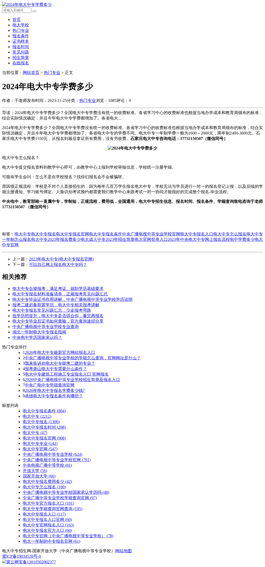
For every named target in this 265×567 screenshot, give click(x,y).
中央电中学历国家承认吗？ (37, 337)
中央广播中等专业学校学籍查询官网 (60, 498)
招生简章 (20, 57)
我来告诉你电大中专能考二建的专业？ (60, 363)
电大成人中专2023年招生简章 (108, 239)
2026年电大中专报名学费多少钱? (55, 390)
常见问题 (20, 52)
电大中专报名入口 (196, 234)
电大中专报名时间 (44, 427)
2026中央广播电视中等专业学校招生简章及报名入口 (72, 379)
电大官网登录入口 (151, 239)
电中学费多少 (242, 239)
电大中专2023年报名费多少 (56, 239)
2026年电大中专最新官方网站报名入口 (60, 352)
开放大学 (35, 470)
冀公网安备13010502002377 (31, 562)
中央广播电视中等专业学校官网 (151, 234)
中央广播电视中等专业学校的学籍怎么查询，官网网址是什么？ (83, 358)
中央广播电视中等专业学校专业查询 (45, 326)
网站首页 (31, 72)
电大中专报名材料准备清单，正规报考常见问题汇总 (60, 294)
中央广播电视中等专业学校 (52, 454)
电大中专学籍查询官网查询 (52, 508)
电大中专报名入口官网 (47, 519)
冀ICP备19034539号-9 (21, 556)
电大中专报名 (43, 234)
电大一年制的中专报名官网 (51, 541)
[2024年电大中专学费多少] (27, 4)
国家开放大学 (39, 476)
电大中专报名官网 (72, 234)
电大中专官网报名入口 (48, 525)
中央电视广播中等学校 (47, 465)
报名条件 (20, 36)
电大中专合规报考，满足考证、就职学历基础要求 (58, 288)
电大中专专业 (40, 443)
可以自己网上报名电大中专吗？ (58, 264)
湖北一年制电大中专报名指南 (39, 332)
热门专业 (20, 30)
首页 (16, 19)
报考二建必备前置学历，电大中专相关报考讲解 (55, 305)
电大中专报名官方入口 (47, 530)
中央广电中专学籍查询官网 (50, 385)
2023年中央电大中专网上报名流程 (199, 239)
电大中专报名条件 (105, 234)
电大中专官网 (40, 449)
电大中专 (22, 234)
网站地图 (123, 551)
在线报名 (20, 63)
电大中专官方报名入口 (48, 503)
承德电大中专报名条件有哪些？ (54, 396)
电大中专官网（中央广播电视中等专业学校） (68, 536)
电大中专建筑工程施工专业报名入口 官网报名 (67, 374)
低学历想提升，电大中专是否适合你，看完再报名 (58, 316)
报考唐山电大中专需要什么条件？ (56, 369)
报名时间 (20, 46)
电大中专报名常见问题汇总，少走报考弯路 (51, 310)
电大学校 (20, 25)
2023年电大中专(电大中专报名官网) (61, 259)
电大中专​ (35, 432)
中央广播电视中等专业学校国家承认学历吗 (66, 492)
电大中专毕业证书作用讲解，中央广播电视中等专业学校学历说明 (72, 299)
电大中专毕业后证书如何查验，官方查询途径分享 (58, 321)
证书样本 (20, 41)
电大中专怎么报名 (229, 234)
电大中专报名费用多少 (47, 481)
